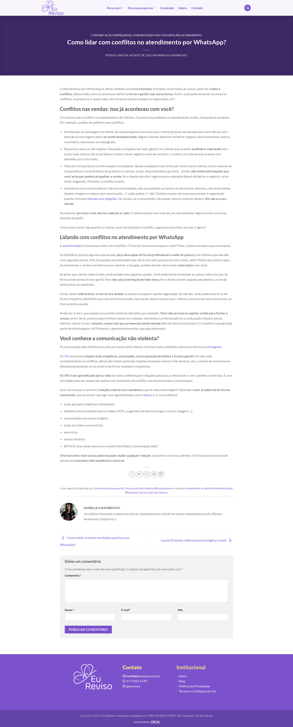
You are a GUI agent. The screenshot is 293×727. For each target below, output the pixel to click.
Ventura (148, 395)
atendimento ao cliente (199, 488)
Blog (180, 681)
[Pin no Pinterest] (153, 474)
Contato (197, 8)
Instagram (214, 347)
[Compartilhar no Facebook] (132, 474)
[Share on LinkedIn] (161, 474)
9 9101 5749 (136, 681)
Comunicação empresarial (111, 35)
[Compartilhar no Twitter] (139, 474)
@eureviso (133, 686)
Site (180, 610)
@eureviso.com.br (143, 676)
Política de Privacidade (193, 686)
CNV (66, 356)
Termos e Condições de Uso (196, 691)
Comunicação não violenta (154, 35)
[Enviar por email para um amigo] (146, 474)
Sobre (182, 8)
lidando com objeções (102, 198)
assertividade (72, 245)
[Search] (247, 8)
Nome (69, 610)
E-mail (126, 610)
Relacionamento (189, 35)
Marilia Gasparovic (173, 55)
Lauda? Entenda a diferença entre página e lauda (194, 540)
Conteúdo (167, 8)
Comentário (73, 575)
